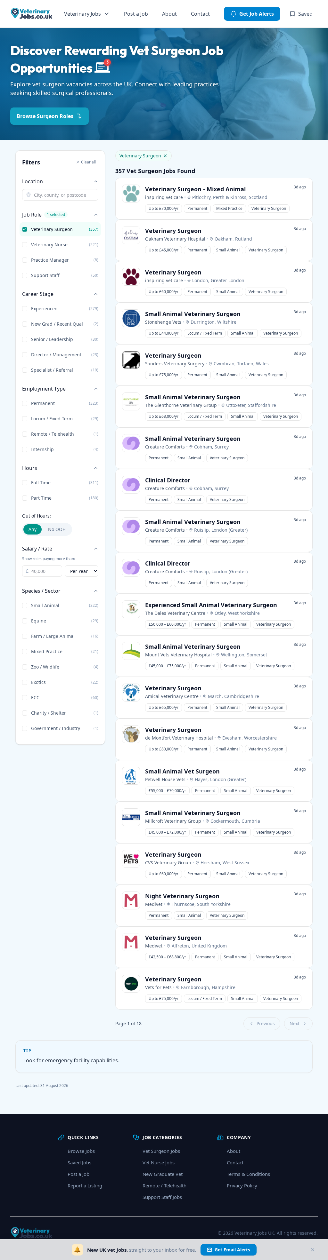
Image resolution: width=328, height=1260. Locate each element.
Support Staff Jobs (162, 1197)
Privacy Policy (242, 1185)
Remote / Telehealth (164, 1185)
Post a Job (136, 13)
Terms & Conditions (248, 1174)
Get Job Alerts (256, 13)
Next (294, 1023)
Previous (266, 1023)
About (169, 13)
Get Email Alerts (232, 1250)
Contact (200, 13)
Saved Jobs (79, 1162)
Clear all (88, 162)
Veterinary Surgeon (140, 156)
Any (33, 529)
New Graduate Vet (163, 1174)
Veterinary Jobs (82, 13)
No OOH (57, 529)
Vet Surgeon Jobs (161, 1151)
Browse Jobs (81, 1151)
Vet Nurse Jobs (159, 1162)
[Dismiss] (313, 1250)
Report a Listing (85, 1185)
